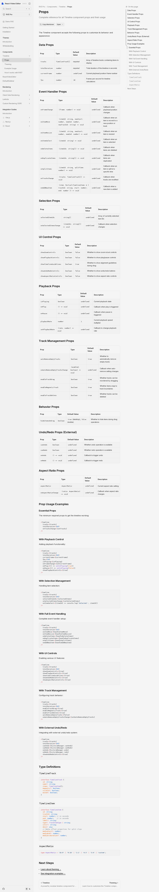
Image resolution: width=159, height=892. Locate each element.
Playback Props (49, 286)
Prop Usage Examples (54, 504)
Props (7, 60)
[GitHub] (3, 889)
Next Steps (46, 863)
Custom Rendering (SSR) (12, 103)
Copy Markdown (48, 24)
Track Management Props (56, 341)
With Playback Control (51, 539)
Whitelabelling (8, 46)
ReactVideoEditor (9, 77)
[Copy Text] (117, 522)
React (7, 126)
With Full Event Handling (52, 613)
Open (59, 24)
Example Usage (11, 68)
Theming (8, 64)
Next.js (8, 122)
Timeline (6, 56)
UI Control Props (50, 237)
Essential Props (47, 510)
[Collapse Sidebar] (29, 3)
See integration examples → (53, 873)
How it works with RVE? (13, 73)
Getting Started (8, 28)
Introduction (7, 42)
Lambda (6, 99)
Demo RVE (9, 22)
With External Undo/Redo (53, 727)
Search (18, 9)
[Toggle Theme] (28, 888)
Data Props (46, 45)
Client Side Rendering (11, 95)
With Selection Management (55, 580)
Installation (7, 32)
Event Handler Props (53, 91)
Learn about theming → (51, 869)
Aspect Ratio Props (51, 470)
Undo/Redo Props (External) (58, 432)
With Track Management (53, 690)
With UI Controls (48, 653)
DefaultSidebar (8, 81)
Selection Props (49, 200)
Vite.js (7, 118)
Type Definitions (50, 766)
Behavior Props (49, 406)
